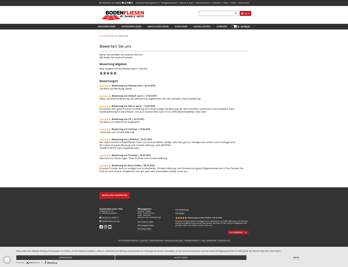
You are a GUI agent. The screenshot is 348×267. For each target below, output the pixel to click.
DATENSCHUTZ (224, 240)
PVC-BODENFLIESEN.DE (129, 240)
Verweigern (65, 257)
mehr (296, 257)
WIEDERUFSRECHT (191, 240)
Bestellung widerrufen (114, 195)
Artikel (238, 26)
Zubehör (222, 26)
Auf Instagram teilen (145, 225)
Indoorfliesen (106, 26)
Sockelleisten (202, 26)
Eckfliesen (181, 26)
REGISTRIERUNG (156, 240)
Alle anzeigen (236, 232)
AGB (203, 240)
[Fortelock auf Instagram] (132, 2)
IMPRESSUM (211, 240)
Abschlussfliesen (158, 26)
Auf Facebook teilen (145, 222)
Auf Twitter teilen (144, 229)
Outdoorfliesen (131, 26)
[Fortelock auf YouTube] (129, 2)
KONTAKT (144, 240)
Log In (246, 13)
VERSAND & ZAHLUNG (174, 240)
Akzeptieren (181, 257)
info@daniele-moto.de (110, 221)
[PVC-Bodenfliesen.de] (122, 22)
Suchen (236, 13)
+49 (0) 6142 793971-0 (110, 217)
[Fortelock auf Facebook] (127, 2)
